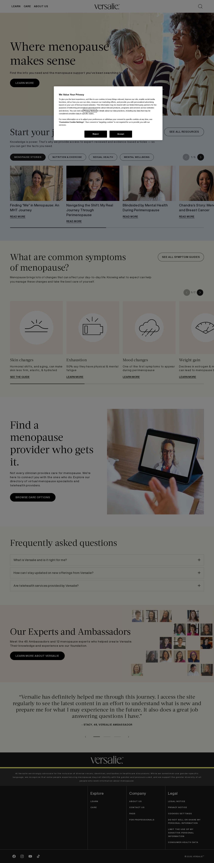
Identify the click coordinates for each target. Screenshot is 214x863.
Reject (96, 134)
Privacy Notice (90, 111)
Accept (120, 134)
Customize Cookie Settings (72, 122)
